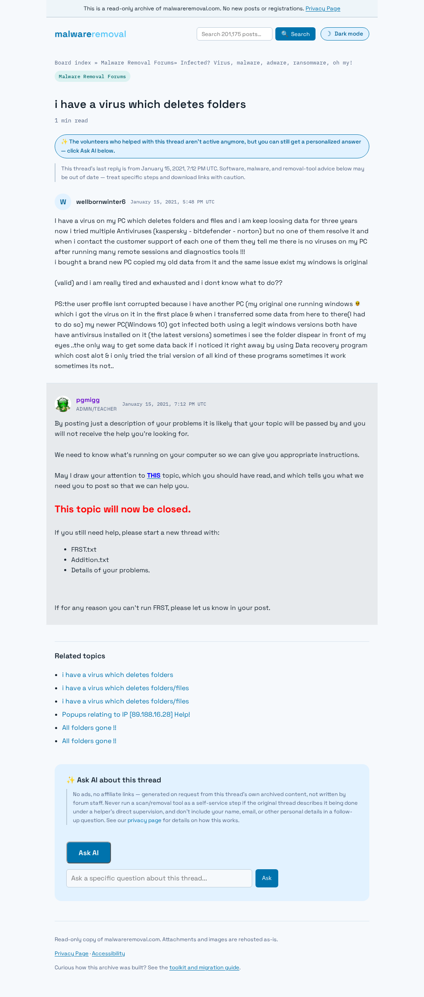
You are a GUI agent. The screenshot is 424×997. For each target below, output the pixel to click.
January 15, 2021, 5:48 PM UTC (172, 201)
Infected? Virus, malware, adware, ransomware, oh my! (267, 62)
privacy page (144, 820)
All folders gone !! (89, 727)
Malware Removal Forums (137, 62)
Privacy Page (323, 8)
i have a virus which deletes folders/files (125, 688)
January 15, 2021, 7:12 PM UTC (164, 403)
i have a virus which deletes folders (117, 674)
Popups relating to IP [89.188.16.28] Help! (126, 714)
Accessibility (108, 953)
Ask (267, 878)
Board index (73, 62)
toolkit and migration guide (204, 967)
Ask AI (89, 852)
